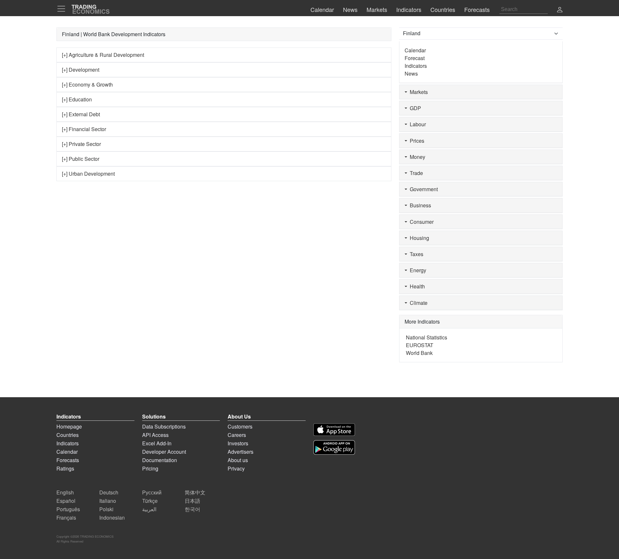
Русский (152, 492)
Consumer (420, 221)
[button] (559, 10)
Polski (106, 509)
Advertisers (240, 451)
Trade (415, 173)
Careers (237, 435)
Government (422, 189)
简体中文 (195, 492)
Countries (67, 435)
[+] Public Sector (80, 158)
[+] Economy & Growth (87, 84)
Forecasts (67, 460)
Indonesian (112, 517)
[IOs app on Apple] (334, 429)
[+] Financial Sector (84, 129)
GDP (414, 108)
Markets (417, 92)
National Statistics (426, 337)
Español (65, 500)
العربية (149, 509)
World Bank (419, 353)
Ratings (65, 468)
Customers (240, 426)
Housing (418, 238)
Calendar (415, 50)
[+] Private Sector (81, 144)
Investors (238, 443)
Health (416, 286)
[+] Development (80, 69)
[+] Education (77, 99)
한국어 (192, 509)
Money (416, 156)
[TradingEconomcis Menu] (63, 9)
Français (66, 517)
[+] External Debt (81, 114)
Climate (417, 302)
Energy (416, 270)
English (65, 492)
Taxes (415, 254)
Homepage (69, 426)
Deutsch (108, 492)
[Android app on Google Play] (334, 447)
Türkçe (150, 500)
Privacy (236, 468)
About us (238, 460)
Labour (416, 124)
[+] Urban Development (88, 173)
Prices (415, 140)
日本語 (192, 500)
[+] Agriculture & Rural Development (103, 54)
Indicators (416, 65)
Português (68, 509)
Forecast (415, 58)
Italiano (107, 500)
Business (419, 205)
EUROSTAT (419, 345)
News (411, 73)
